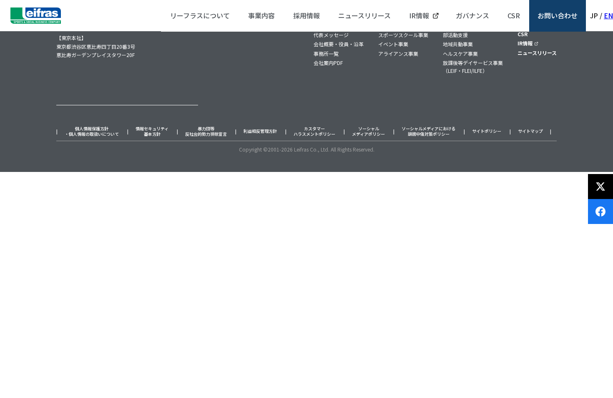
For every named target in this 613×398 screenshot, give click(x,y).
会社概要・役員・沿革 (339, 43)
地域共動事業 (458, 43)
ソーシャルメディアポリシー (368, 131)
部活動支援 (455, 34)
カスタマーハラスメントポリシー (314, 131)
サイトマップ (530, 131)
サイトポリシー (486, 131)
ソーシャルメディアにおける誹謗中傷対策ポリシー (428, 131)
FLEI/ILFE (472, 70)
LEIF (452, 70)
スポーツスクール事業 (403, 34)
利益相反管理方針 (260, 131)
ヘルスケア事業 (460, 53)
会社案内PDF (328, 62)
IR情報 (525, 43)
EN (608, 15)
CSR (523, 33)
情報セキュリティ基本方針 (152, 131)
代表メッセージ (331, 34)
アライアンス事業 (398, 53)
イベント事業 (393, 43)
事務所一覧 (326, 53)
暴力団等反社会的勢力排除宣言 (206, 131)
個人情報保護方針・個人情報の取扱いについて (92, 131)
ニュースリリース (537, 52)
